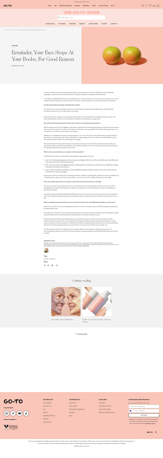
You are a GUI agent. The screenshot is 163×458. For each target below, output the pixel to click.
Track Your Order (105, 409)
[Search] (143, 5)
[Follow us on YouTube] (19, 413)
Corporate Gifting (105, 406)
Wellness (52, 258)
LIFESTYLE (114, 23)
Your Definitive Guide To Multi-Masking (62, 319)
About (94, 5)
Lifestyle (15, 45)
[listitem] (44, 265)
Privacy (45, 412)
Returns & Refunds (49, 415)
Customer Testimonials (77, 409)
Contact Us (47, 406)
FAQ (44, 409)
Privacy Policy (148, 423)
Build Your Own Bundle (66, 5)
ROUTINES (62, 23)
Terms (153, 423)
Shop (49, 5)
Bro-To (113, 5)
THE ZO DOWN (93, 23)
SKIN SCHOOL (50, 23)
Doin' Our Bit (73, 406)
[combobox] (131, 411)
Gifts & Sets (86, 5)
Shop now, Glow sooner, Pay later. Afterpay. (81, 1)
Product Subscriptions (107, 412)
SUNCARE (72, 23)
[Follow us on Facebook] (13, 413)
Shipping (45, 419)
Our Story (72, 403)
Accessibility (47, 403)
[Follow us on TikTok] (26, 413)
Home (5, 30)
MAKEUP (82, 23)
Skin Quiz (77, 5)
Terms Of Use (47, 422)
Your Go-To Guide (103, 5)
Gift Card (102, 403)
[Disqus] (81, 363)
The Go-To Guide (12, 30)
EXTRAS (104, 23)
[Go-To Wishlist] (146, 5)
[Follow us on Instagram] (6, 413)
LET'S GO (144, 415)
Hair (55, 5)
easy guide (74, 156)
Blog (70, 415)
